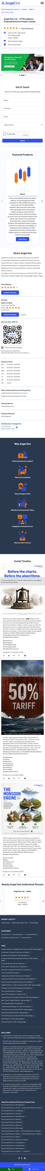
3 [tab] (25, 75)
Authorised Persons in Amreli (10, 1108)
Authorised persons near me (10, 9)
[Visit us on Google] (22, 1158)
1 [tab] (19, 75)
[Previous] (2, 201)
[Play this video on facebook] (22, 697)
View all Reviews (27, 28)
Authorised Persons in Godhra (11, 1151)
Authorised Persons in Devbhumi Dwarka (14, 1140)
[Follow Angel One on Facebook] (19, 1158)
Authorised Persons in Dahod (31, 1134)
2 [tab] (22, 75)
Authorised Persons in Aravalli (11, 1113)
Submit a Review (10, 292)
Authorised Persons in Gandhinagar (12, 1145)
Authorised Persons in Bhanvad (11, 1122)
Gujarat (24, 9)
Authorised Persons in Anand (31, 1108)
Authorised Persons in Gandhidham (12, 1148)
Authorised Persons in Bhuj (10, 1131)
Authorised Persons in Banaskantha (12, 1116)
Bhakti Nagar (34, 923)
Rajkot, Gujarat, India (8, 428)
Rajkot (31, 9)
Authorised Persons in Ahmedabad (12, 1105)
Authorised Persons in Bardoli (11, 1119)
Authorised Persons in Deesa (10, 1137)
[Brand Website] (25, 1158)
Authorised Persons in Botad (10, 1134)
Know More (22, 239)
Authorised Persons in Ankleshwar (12, 1111)
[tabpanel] (22, 63)
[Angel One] (10, 3)
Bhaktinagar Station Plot (19, 923)
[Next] (42, 201)
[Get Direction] (17, 428)
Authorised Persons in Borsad (30, 1131)
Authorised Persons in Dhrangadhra (12, 1143)
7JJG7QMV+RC (6, 426)
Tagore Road (5, 923)
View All (23, 314)
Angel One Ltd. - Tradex (22, 891)
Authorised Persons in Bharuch (11, 1125)
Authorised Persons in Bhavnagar (12, 1128)
